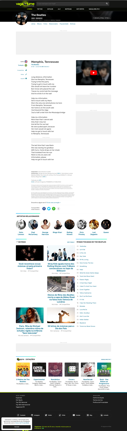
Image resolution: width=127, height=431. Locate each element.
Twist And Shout (87, 276)
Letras (33, 24)
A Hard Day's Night (86, 283)
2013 (40, 180)
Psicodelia (39, 18)
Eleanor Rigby (84, 279)
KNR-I (59, 173)
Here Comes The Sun (86, 263)
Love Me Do (83, 309)
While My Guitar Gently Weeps (89, 273)
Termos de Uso (98, 400)
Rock (33, 18)
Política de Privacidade (100, 402)
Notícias (68, 9)
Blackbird (83, 323)
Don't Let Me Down (86, 296)
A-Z (59, 9)
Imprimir (23, 78)
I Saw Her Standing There (88, 303)
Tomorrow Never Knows (87, 326)
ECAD (32, 182)
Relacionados (53, 24)
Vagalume (25, 3)
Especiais (19, 398)
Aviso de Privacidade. (22, 423)
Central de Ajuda (98, 398)
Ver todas (70, 242)
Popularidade (64, 24)
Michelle (82, 306)
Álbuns (39, 24)
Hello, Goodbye (85, 313)
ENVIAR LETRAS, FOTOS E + (102, 18)
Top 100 (39, 9)
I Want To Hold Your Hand (88, 286)
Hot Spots (80, 9)
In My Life (83, 253)
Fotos (45, 24)
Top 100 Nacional (21, 402)
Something (83, 266)
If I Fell (82, 299)
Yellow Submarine (85, 293)
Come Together (85, 289)
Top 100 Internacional (23, 405)
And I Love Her (84, 316)
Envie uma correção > (54, 202)
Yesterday (83, 246)
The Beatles (38, 15)
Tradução (21, 65)
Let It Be (82, 249)
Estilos (50, 9)
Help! (81, 269)
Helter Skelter (84, 319)
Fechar (16, 426)
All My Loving (84, 259)
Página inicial (34, 20)
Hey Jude (83, 256)
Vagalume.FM (94, 9)
